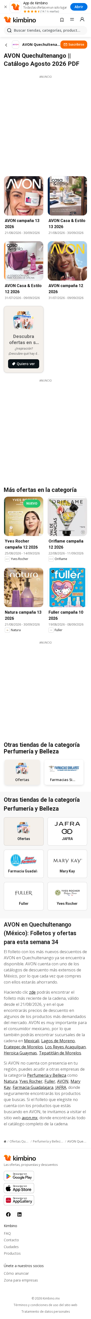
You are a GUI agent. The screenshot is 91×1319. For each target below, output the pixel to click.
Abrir (79, 6)
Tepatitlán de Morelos (60, 1053)
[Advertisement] (45, 124)
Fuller (49, 1081)
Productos (12, 1253)
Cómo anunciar (16, 1273)
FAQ (7, 1233)
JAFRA (60, 1087)
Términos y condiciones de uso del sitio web (45, 1305)
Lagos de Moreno (58, 1041)
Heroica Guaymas (20, 1053)
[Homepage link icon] (5, 1142)
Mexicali (31, 1041)
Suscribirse (76, 44)
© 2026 (46, 1298)
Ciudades (11, 1246)
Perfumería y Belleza (46, 1075)
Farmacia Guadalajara (33, 1087)
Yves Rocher (30, 1081)
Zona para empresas (21, 1280)
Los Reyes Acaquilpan (65, 1047)
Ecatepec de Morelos (23, 1047)
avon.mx (29, 1118)
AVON (63, 1081)
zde (32, 992)
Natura (10, 1081)
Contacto (11, 1239)
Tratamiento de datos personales (45, 1312)
